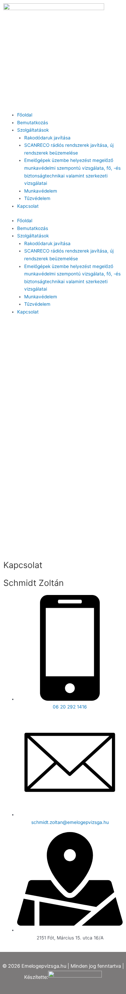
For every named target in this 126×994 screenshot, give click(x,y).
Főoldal (24, 115)
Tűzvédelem (37, 198)
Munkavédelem (40, 191)
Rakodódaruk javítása (47, 137)
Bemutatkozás (32, 122)
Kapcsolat (28, 206)
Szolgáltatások (33, 130)
